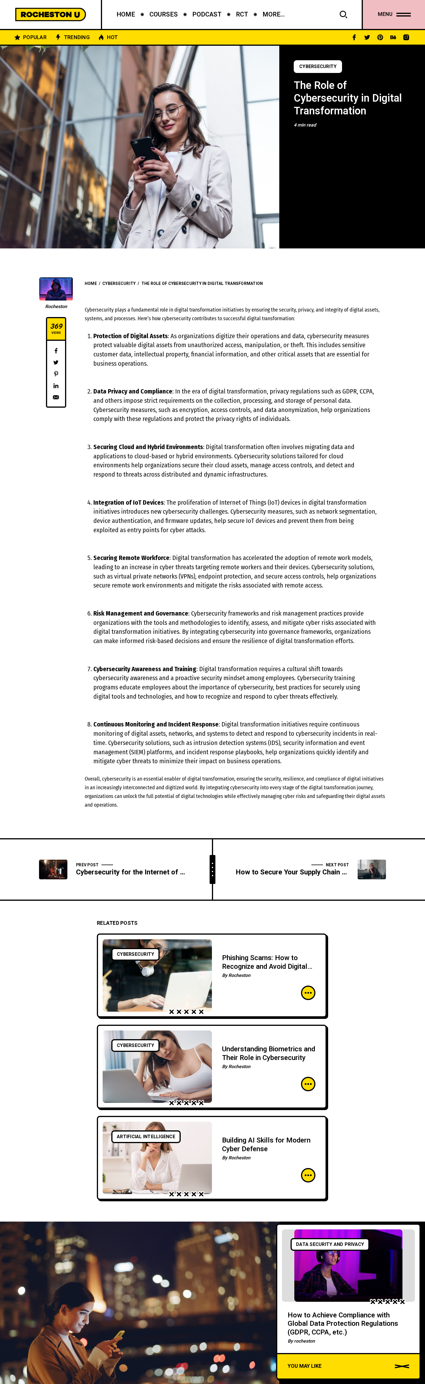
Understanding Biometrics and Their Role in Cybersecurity (268, 1053)
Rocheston (56, 306)
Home (91, 284)
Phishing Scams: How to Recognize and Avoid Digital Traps (264, 966)
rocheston (304, 1341)
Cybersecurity (318, 66)
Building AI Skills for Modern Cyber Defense (266, 1144)
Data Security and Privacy (330, 1244)
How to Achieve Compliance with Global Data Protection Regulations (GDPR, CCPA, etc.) (343, 1323)
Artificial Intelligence (146, 1136)
